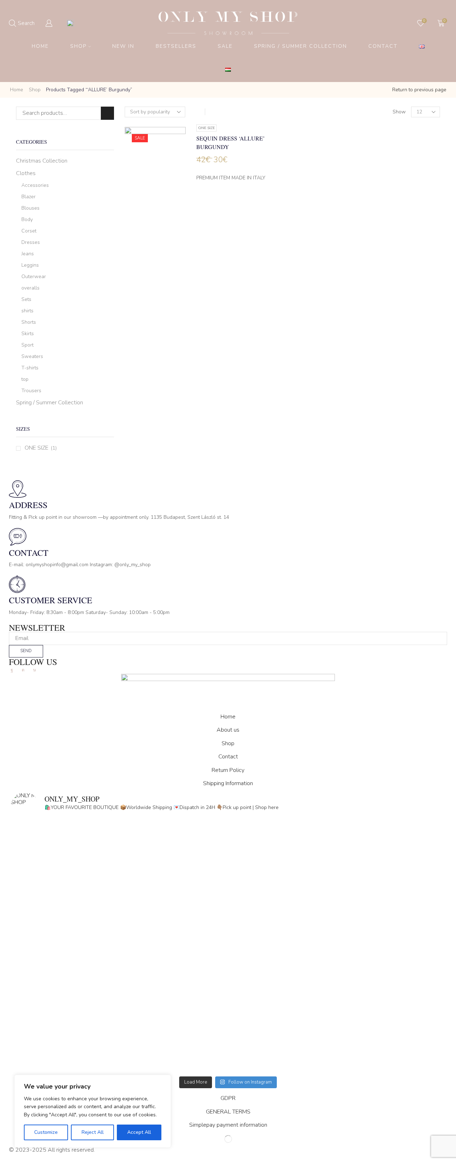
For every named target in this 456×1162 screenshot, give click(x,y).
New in (123, 46)
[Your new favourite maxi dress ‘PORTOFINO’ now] (119, 1011)
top (24, 379)
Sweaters (32, 356)
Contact (383, 46)
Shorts (28, 322)
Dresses (30, 242)
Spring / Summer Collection (300, 46)
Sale (225, 46)
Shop (78, 46)
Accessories (35, 185)
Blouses (30, 208)
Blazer (28, 196)
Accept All (139, 1132)
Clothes (26, 173)
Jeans (27, 253)
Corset (28, 230)
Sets (26, 299)
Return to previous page (419, 89)
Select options (155, 181)
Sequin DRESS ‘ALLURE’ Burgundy (230, 142)
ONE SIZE (36, 448)
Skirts (27, 333)
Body (27, 219)
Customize (46, 1132)
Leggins (30, 265)
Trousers (31, 390)
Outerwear (33, 276)
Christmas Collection (41, 161)
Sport (27, 345)
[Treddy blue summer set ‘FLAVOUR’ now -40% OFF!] (337, 1011)
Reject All (93, 1132)
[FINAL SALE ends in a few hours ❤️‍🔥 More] (337, 888)
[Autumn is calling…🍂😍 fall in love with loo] (119, 888)
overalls (30, 288)
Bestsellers (176, 46)
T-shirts (29, 367)
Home (40, 46)
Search (107, 113)
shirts (27, 310)
